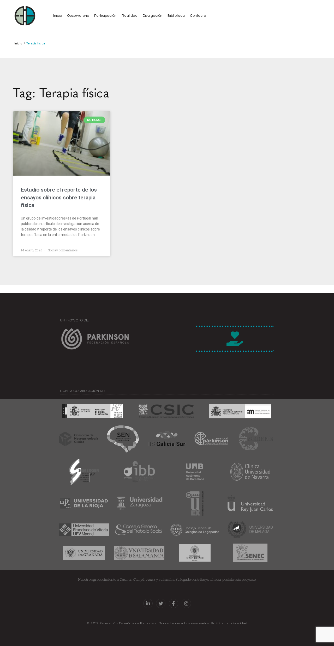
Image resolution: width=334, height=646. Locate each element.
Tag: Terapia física (61, 92)
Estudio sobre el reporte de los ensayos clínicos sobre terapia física (59, 197)
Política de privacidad (229, 623)
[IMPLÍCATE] (235, 339)
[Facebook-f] (173, 603)
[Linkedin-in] (148, 603)
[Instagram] (186, 603)
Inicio (18, 43)
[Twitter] (160, 603)
